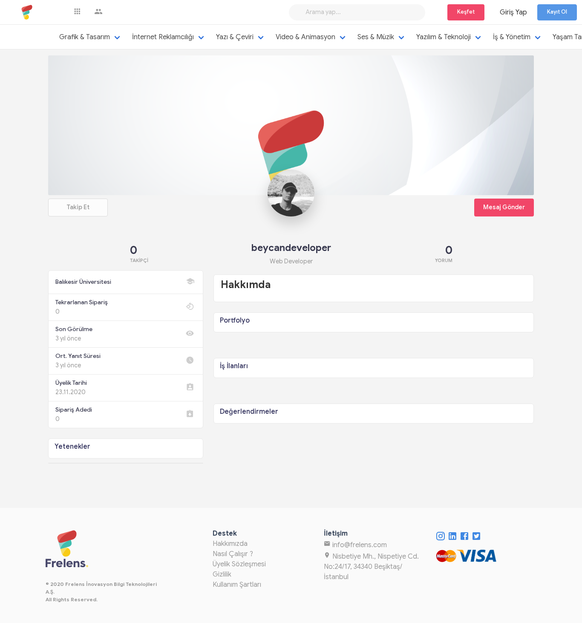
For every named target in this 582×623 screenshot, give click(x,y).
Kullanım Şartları (237, 584)
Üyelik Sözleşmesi (239, 564)
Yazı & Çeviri (235, 37)
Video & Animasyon (305, 37)
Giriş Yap (513, 12)
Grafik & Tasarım (84, 37)
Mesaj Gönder (504, 207)
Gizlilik (222, 574)
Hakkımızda (230, 543)
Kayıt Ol (557, 12)
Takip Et (77, 207)
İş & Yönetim (511, 37)
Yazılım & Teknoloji (443, 37)
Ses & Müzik (375, 37)
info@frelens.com (359, 545)
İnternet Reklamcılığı (163, 37)
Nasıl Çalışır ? (233, 554)
